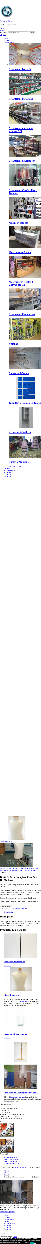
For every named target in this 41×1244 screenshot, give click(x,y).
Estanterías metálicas (21, 98)
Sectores (7, 1221)
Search (32, 32)
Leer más (7, 966)
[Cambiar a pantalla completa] (3, 1233)
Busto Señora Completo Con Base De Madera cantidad (19, 902)
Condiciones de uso (11, 1158)
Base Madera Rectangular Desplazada (21, 1093)
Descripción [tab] (8, 912)
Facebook (8, 1227)
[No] (35, 1243)
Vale (32, 1243)
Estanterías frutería (20, 69)
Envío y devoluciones (11, 1163)
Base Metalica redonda (14, 962)
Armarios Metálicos (20, 432)
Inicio (6, 1215)
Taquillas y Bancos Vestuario (25, 402)
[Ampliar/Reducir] (1, 1233)
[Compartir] (5, 1233)
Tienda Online (9, 1219)
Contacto (7, 1225)
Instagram (7, 1229)
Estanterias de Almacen (22, 160)
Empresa (7, 1217)
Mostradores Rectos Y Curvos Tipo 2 (21, 283)
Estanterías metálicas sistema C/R (21, 130)
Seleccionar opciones (21, 1001)
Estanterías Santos (6, 21)
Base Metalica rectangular (16, 1034)
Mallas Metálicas (18, 222)
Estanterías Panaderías (22, 314)
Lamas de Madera (19, 373)
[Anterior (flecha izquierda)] (1, 1235)
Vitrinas (13, 343)
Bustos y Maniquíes (20, 461)
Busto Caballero (11, 995)
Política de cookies (10, 1161)
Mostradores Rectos (20, 252)
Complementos (9, 1223)
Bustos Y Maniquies (22, 908)
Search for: (4, 32)
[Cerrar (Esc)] (7, 1233)
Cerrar (15, 1237)
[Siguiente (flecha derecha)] (3, 1235)
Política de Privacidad (11, 1159)
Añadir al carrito (6, 906)
